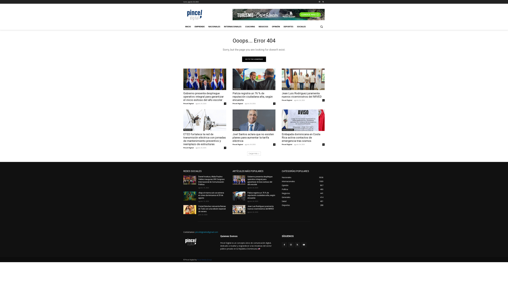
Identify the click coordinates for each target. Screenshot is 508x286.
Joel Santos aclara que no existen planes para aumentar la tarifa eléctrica (253, 137)
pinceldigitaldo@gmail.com (206, 232)
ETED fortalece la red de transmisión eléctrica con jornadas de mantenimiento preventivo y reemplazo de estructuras (204, 139)
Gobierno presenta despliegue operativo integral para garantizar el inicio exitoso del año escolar (203, 97)
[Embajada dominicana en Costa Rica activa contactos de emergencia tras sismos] (303, 120)
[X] (323, 1)
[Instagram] (319, 1)
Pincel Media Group (204, 260)
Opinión (236, 130)
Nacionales (188, 89)
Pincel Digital (188, 103)
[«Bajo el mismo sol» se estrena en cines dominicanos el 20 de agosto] (189, 196)
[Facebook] (284, 244)
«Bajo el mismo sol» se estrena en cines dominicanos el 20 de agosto (211, 195)
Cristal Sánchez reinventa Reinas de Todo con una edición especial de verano (212, 209)
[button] (321, 26)
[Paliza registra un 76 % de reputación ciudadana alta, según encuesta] (254, 79)
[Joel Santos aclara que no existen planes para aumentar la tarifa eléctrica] (254, 120)
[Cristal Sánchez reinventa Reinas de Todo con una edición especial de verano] (189, 209)
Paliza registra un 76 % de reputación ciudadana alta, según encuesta (253, 97)
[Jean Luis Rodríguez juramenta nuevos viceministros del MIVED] (303, 79)
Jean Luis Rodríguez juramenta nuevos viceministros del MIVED (302, 95)
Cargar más (253, 153)
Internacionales (288, 130)
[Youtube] (304, 244)
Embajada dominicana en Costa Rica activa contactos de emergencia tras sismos (301, 137)
